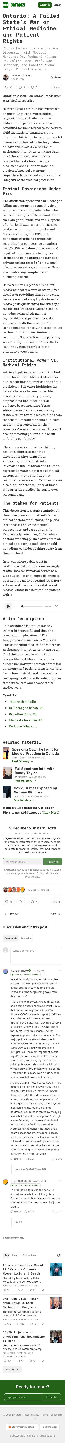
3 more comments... (14, 1237)
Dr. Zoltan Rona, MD (23, 714)
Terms (44, 1414)
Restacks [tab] (26, 938)
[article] (32, 1277)
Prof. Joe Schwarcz (23, 726)
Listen (57, 77)
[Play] (8, 606)
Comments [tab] (11, 938)
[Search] (58, 1255)
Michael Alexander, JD (25, 720)
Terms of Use (49, 869)
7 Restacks (43, 889)
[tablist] (18, 938)
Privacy (35, 1414)
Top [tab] (7, 1255)
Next (53, 913)
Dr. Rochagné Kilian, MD (26, 708)
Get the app (50, 1427)
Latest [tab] (15, 1255)
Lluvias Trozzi (19, 1356)
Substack (15, 1435)
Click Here (50, 812)
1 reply (18, 1222)
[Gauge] (56, 606)
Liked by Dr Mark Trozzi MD (26, 974)
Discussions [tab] (29, 1255)
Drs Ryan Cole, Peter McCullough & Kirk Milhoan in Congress (20, 1303)
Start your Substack (23, 1427)
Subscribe (45, 4)
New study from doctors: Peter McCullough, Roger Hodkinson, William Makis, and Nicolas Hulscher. (21, 1279)
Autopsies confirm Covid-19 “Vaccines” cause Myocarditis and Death (24, 1269)
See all (10, 1369)
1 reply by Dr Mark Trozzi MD (30, 1169)
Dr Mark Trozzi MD (21, 75)
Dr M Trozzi (18, 757)
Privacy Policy (32, 876)
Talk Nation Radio (22, 702)
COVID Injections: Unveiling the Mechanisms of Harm (24, 1336)
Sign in (58, 4)
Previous (13, 913)
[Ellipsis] (60, 970)
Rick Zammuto (19, 970)
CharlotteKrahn (19, 1181)
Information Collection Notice (39, 873)
